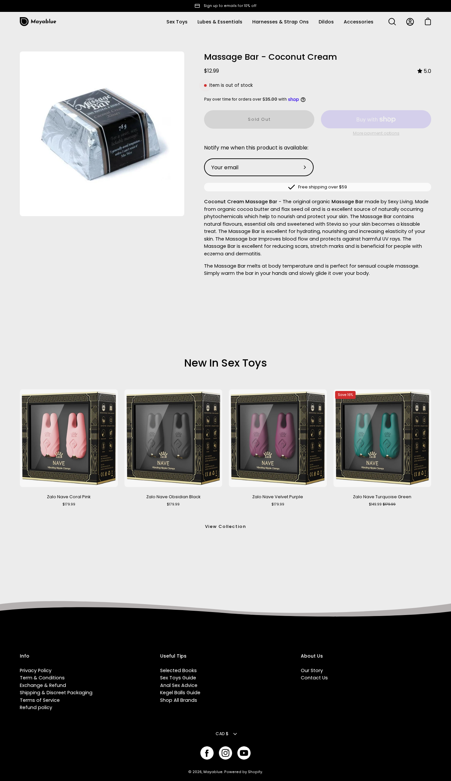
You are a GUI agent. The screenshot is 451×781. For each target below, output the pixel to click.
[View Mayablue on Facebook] (207, 753)
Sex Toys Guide (178, 677)
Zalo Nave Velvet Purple (277, 497)
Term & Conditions (42, 677)
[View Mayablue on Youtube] (244, 753)
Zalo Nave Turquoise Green (382, 497)
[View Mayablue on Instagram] (225, 753)
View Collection (225, 526)
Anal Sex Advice (178, 685)
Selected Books (178, 670)
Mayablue (213, 771)
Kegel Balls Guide (180, 692)
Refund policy (36, 707)
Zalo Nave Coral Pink (68, 497)
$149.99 (382, 504)
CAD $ (222, 733)
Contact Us (314, 677)
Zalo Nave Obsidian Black (173, 497)
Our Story (312, 670)
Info (24, 656)
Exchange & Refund (43, 685)
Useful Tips (173, 656)
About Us (312, 656)
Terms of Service (40, 700)
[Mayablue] (38, 21)
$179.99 (68, 504)
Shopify (255, 771)
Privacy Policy (36, 670)
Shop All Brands (178, 700)
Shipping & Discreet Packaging (56, 692)
